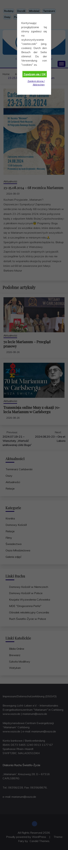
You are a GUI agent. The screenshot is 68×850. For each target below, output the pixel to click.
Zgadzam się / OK (35, 74)
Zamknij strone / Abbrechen (36, 83)
